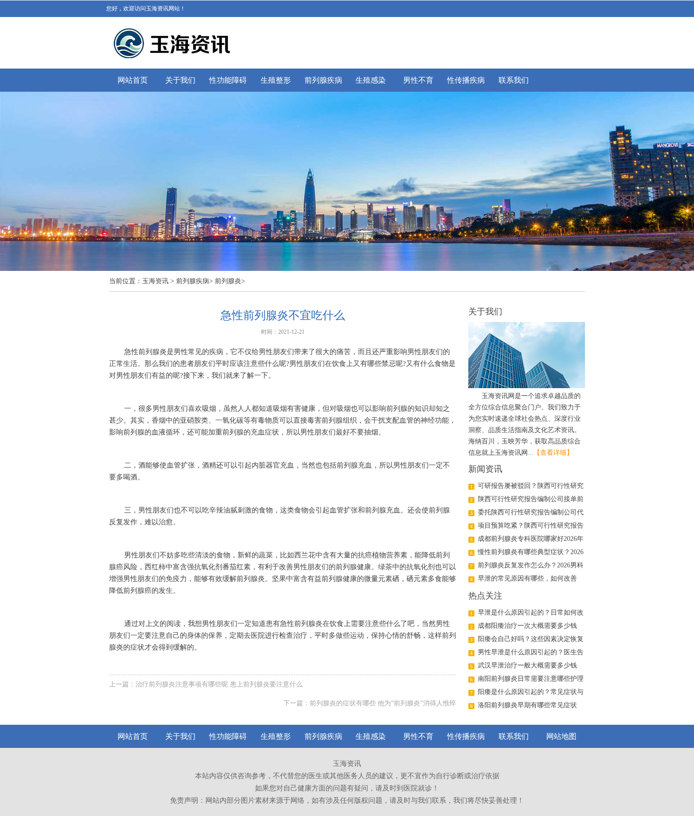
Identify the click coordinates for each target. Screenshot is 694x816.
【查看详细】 (553, 452)
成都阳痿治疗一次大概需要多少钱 (527, 625)
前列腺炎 (228, 281)
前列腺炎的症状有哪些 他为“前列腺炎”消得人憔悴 (383, 703)
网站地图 (561, 736)
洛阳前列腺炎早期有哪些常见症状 (527, 705)
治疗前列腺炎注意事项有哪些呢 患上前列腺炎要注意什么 (219, 684)
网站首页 (133, 80)
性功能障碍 (228, 80)
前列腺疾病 (323, 80)
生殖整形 (276, 80)
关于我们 (180, 80)
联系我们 (514, 80)
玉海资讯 (155, 281)
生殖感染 (370, 80)
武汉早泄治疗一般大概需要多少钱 (527, 665)
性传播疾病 (466, 80)
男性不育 (418, 80)
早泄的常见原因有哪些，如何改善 (527, 578)
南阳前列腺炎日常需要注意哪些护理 (531, 678)
